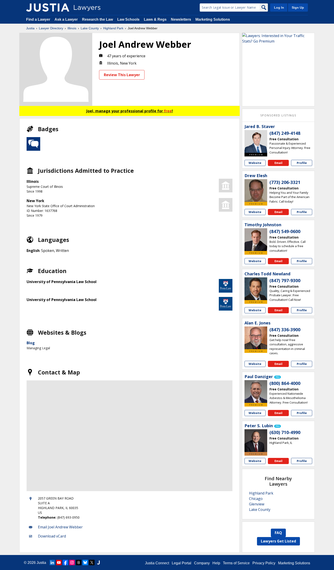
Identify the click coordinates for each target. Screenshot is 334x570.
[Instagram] (72, 562)
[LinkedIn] (52, 562)
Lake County (90, 28)
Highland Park (113, 28)
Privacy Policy (263, 563)
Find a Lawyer (38, 19)
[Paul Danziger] (255, 391)
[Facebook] (65, 562)
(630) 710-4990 (284, 432)
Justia (30, 28)
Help (216, 563)
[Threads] (78, 562)
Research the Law (97, 19)
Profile (302, 163)
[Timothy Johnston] (255, 239)
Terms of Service (236, 563)
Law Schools (128, 19)
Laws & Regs (155, 19)
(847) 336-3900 (284, 330)
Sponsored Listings (278, 115)
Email (278, 163)
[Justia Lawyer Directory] (47, 7)
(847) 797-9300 (284, 281)
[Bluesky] (85, 562)
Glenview (256, 504)
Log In (279, 7)
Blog (31, 342)
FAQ (278, 532)
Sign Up (298, 7)
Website (255, 163)
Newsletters (181, 19)
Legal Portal (181, 563)
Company (202, 563)
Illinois (71, 28)
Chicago (256, 498)
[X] (92, 562)
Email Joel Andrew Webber (60, 527)
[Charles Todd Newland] (255, 288)
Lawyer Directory (51, 28)
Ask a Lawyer (67, 19)
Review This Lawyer (122, 74)
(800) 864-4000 (284, 383)
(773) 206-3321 (284, 182)
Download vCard (52, 536)
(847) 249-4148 (284, 133)
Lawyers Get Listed (278, 541)
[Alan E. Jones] (255, 337)
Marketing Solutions (212, 19)
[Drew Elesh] (255, 190)
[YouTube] (59, 562)
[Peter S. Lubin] (255, 440)
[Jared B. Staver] (255, 141)
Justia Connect (157, 563)
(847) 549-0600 (284, 231)
